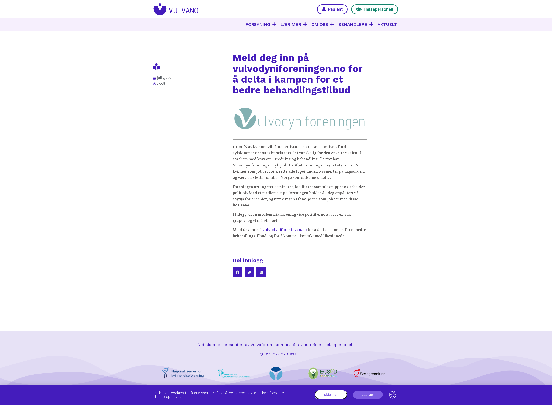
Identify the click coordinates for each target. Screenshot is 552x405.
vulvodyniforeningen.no (284, 230)
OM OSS (319, 24)
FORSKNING (258, 24)
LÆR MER (291, 24)
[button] (237, 272)
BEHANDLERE (352, 24)
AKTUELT (387, 24)
